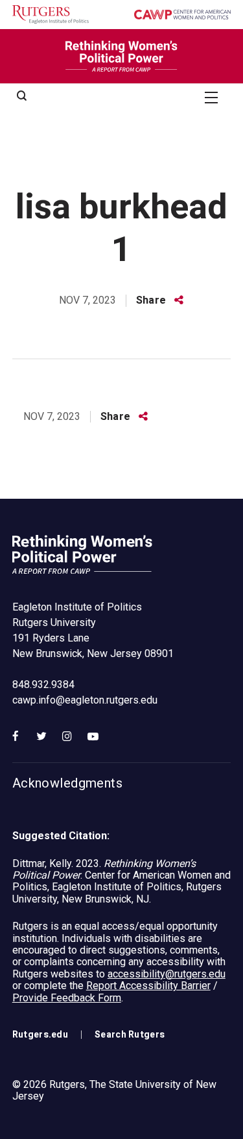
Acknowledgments (67, 783)
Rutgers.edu (40, 1035)
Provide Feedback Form (66, 998)
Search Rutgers (130, 1035)
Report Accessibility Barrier (148, 985)
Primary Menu (211, 97)
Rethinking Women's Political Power (122, 56)
